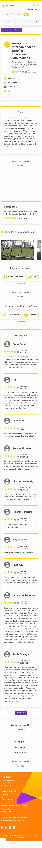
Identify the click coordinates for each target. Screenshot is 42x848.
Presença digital (6, 799)
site (9, 91)
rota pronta (21, 218)
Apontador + (5, 795)
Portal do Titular (6, 811)
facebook (11, 87)
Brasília (17, 67)
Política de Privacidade (8, 809)
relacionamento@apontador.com (13, 821)
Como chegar (21, 22)
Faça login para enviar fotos (12, 30)
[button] (38, 250)
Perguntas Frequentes (8, 783)
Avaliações (35, 22)
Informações (7, 22)
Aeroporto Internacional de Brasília (24, 62)
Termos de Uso (6, 785)
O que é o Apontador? (8, 780)
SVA (2, 797)
